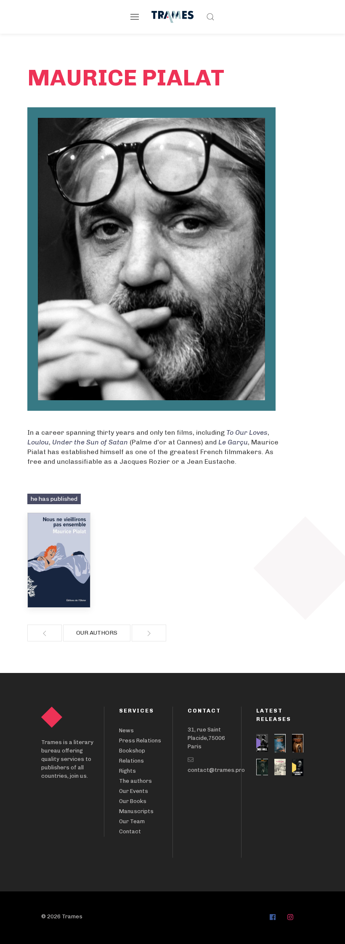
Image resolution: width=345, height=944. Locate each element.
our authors (96, 632)
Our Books (132, 801)
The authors (135, 781)
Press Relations (140, 740)
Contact (130, 831)
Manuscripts (136, 811)
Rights (127, 771)
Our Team (132, 821)
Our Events (133, 791)
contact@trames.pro (216, 770)
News (126, 730)
